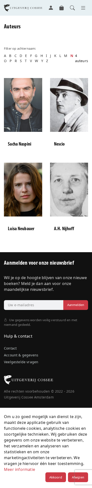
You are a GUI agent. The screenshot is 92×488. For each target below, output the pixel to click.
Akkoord (55, 477)
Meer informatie (19, 469)
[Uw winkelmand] (61, 8)
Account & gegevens (21, 355)
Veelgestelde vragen (21, 362)
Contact (10, 348)
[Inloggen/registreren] (51, 8)
